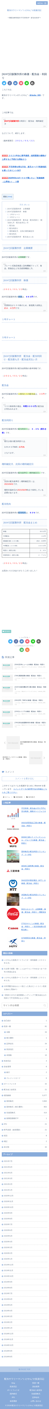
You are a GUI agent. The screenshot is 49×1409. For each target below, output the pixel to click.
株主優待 (26, 1038)
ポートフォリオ (25, 1084)
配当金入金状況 (25, 1090)
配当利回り (13, 228)
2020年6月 (8, 1230)
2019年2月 (8, 1322)
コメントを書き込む (24, 778)
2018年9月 (8, 1351)
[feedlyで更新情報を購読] (21, 650)
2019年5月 (8, 1305)
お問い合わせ (36, 1401)
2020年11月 (8, 1201)
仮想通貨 (13, 1401)
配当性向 (12, 234)
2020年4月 (8, 1242)
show (10, 197)
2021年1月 (8, 1190)
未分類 (25, 1147)
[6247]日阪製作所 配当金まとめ (20, 237)
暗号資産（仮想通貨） (25, 1130)
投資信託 (26, 1049)
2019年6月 (8, 1299)
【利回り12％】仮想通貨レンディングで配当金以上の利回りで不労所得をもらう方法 (25, 996)
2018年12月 (8, 1334)
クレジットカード (26, 1078)
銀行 (26, 1072)
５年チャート (14, 217)
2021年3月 (8, 1178)
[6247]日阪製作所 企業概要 (18, 209)
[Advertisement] (24, 45)
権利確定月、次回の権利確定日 (21, 231)
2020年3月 (8, 1247)
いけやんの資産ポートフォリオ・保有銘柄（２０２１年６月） (25, 961)
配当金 (12, 225)
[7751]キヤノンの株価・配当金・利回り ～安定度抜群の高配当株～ (33, 927)
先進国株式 (26, 1113)
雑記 (25, 1141)
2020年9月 (8, 1213)
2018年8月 (8, 1357)
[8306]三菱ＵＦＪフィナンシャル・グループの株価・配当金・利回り (33, 840)
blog (13, 1383)
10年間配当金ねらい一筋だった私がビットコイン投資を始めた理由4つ (25, 987)
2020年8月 (8, 1219)
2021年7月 (8, 1161)
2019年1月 (8, 1328)
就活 (25, 1136)
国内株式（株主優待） (26, 1107)
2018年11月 (8, 1339)
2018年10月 (8, 1345)
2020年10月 (8, 1207)
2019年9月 (8, 1282)
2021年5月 (8, 1173)
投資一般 (25, 1026)
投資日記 (25, 1061)
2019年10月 (8, 1276)
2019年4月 (8, 1311)
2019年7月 (8, 1293)
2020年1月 (8, 1259)
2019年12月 (8, 1265)
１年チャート (14, 214)
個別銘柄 (25, 1095)
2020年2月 (8, 1253)
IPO (25, 1124)
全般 (26, 1032)
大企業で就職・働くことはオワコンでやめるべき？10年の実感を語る (25, 970)
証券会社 (26, 1044)
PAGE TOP (25, 1369)
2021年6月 (8, 1167)
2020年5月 (8, 1236)
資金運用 (25, 1067)
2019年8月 (8, 1288)
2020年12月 (8, 1196)
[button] (45, 1005)
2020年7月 (8, 1224)
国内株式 (7, 631)
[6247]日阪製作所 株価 (17, 212)
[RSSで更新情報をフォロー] (27, 650)
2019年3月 (8, 1316)
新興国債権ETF (26, 1118)
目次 (21, 205)
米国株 (26, 1055)
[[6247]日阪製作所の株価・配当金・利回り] (15, 83)
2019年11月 (8, 1270)
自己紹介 (25, 1021)
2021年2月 (8, 1184)
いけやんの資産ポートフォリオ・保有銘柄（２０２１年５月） (25, 979)
